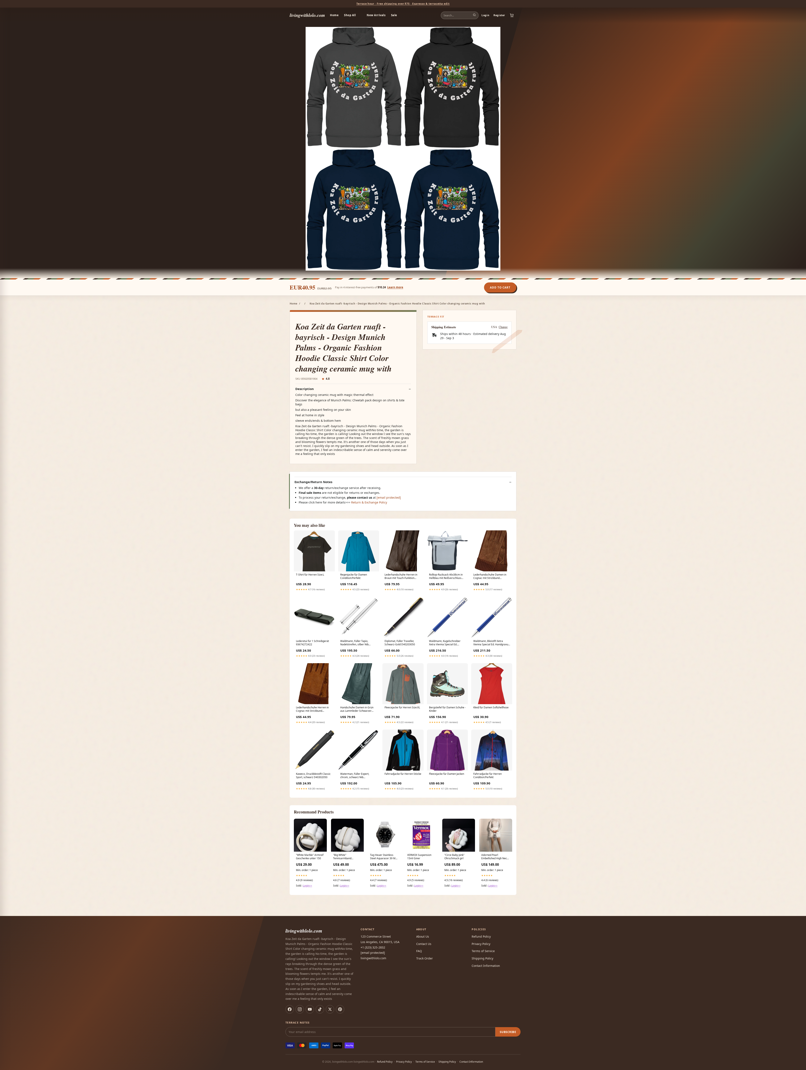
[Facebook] (289, 1009)
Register (499, 15)
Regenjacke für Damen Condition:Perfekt (353, 576)
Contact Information (486, 966)
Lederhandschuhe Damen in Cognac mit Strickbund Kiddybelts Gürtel (489, 576)
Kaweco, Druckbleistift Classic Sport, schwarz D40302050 (313, 775)
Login (485, 15)
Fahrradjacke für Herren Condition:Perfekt (487, 775)
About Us (422, 936)
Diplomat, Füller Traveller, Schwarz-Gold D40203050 (400, 642)
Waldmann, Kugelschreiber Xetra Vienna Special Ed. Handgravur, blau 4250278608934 (445, 643)
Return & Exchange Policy (369, 502)
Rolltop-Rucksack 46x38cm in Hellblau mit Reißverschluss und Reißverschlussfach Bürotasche (446, 576)
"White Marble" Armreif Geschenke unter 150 (309, 856)
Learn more (395, 287)
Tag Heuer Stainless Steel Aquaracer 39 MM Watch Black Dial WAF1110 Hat (384, 856)
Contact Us (423, 944)
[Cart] (511, 15)
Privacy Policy (481, 944)
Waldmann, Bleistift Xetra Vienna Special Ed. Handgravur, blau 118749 (491, 643)
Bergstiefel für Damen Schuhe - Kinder (447, 709)
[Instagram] (300, 1009)
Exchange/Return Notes (313, 482)
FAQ (419, 951)
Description (304, 389)
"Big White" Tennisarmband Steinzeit (342, 856)
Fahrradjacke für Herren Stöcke (403, 774)
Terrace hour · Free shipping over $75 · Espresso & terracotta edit (403, 3)
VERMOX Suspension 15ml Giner (419, 856)
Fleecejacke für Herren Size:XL (402, 707)
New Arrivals (376, 15)
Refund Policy (481, 936)
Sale (394, 15)
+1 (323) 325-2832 (373, 947)
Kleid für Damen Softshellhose (491, 707)
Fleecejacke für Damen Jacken (446, 774)
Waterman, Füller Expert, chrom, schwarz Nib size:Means (354, 775)
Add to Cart (500, 287)
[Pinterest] (340, 1009)
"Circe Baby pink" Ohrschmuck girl (454, 856)
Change (503, 327)
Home (334, 15)
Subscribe (508, 1032)
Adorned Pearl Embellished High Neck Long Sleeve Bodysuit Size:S (494, 856)
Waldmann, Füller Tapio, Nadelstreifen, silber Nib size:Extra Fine (354, 643)
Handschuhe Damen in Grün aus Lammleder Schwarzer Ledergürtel (356, 709)
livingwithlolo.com (307, 15)
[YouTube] (310, 1009)
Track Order (424, 958)
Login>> (307, 885)
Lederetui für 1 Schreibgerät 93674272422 (312, 642)
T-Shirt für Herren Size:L (310, 574)
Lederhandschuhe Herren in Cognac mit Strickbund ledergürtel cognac (312, 709)
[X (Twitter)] (330, 1009)
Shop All (350, 15)
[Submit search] (474, 15)
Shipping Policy (482, 958)
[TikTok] (320, 1009)
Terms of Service (483, 951)
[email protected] (389, 497)
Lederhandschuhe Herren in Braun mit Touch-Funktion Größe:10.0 (401, 576)
